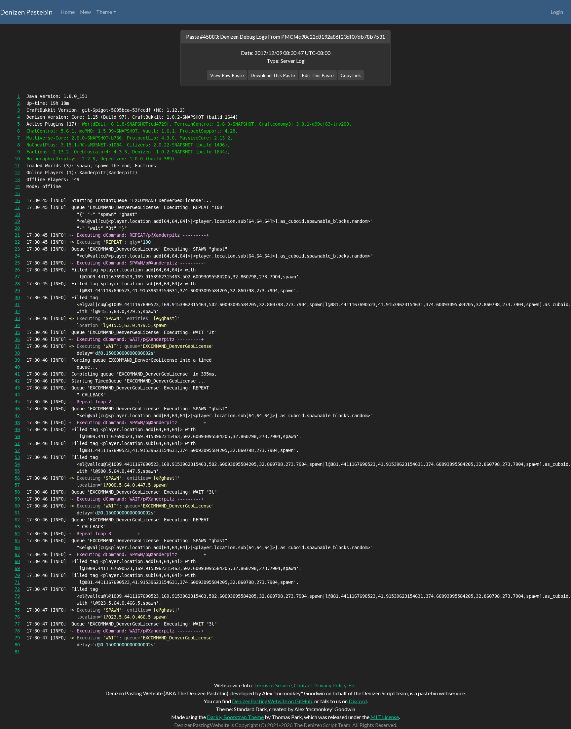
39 (17, 360)
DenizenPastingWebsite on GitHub (272, 701)
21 (17, 235)
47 (17, 415)
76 (17, 617)
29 (17, 290)
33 (17, 318)
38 (17, 353)
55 (17, 471)
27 (17, 276)
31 (17, 304)
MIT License (384, 717)
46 (17, 408)
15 (17, 193)
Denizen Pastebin (26, 12)
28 (17, 283)
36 (17, 339)
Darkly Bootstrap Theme (235, 717)
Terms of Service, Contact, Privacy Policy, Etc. (305, 685)
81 (17, 651)
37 (17, 346)
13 (17, 179)
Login (557, 12)
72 (17, 589)
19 (17, 221)
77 (17, 624)
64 (17, 533)
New (85, 12)
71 (17, 582)
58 (17, 492)
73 (17, 596)
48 (17, 422)
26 (17, 269)
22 (17, 242)
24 (17, 256)
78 (17, 630)
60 (17, 505)
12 (17, 172)
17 (17, 207)
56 (17, 478)
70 (17, 575)
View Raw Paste (227, 75)
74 (17, 603)
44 (17, 394)
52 (17, 450)
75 (17, 610)
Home (67, 12)
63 (17, 526)
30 (17, 297)
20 (17, 228)
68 (17, 561)
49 (17, 429)
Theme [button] (104, 12)
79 (17, 637)
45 (17, 401)
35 (17, 332)
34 (17, 325)
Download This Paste (273, 75)
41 (17, 374)
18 (17, 214)
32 (17, 311)
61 (17, 512)
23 (17, 249)
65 (17, 540)
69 (17, 568)
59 (17, 499)
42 (17, 381)
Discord (358, 701)
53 (17, 457)
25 (17, 262)
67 (17, 554)
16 (17, 200)
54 (17, 464)
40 (17, 367)
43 (17, 387)
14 (17, 186)
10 (17, 158)
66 (17, 547)
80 (17, 644)
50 (17, 436)
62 (17, 519)
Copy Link (351, 75)
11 (17, 165)
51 (17, 443)
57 (17, 485)
